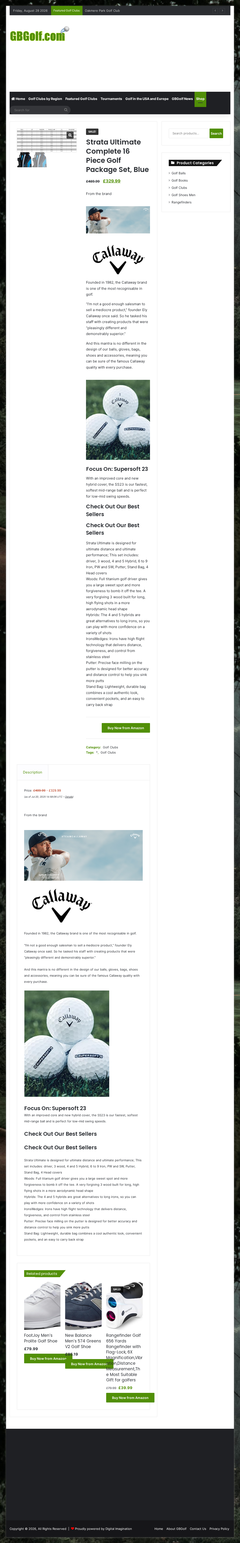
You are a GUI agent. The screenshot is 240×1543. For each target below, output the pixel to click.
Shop (200, 99)
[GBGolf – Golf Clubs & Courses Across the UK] (44, 33)
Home (20, 99)
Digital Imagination (118, 1529)
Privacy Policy (219, 1529)
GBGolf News (182, 99)
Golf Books (180, 180)
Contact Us (198, 1529)
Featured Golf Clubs (81, 99)
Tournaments (111, 99)
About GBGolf (176, 1529)
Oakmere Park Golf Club (102, 10)
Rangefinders (181, 202)
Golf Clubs (110, 747)
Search (216, 133)
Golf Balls (179, 173)
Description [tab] (32, 772)
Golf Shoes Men (183, 195)
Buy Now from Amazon (126, 728)
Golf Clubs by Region (45, 99)
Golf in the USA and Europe (147, 99)
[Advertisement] (163, 53)
